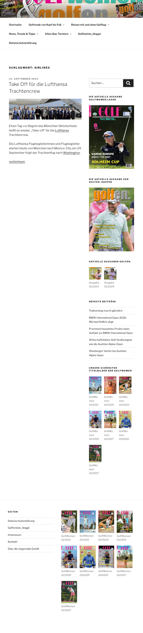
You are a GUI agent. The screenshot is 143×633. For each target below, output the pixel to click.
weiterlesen (17, 161)
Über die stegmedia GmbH (23, 548)
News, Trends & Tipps (22, 33)
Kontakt (12, 541)
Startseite (15, 24)
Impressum (14, 534)
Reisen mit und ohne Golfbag (88, 24)
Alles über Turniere (56, 33)
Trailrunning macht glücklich (106, 310)
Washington (71, 152)
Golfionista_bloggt (89, 33)
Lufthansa (62, 130)
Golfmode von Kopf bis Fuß (45, 24)
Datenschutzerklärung (23, 42)
